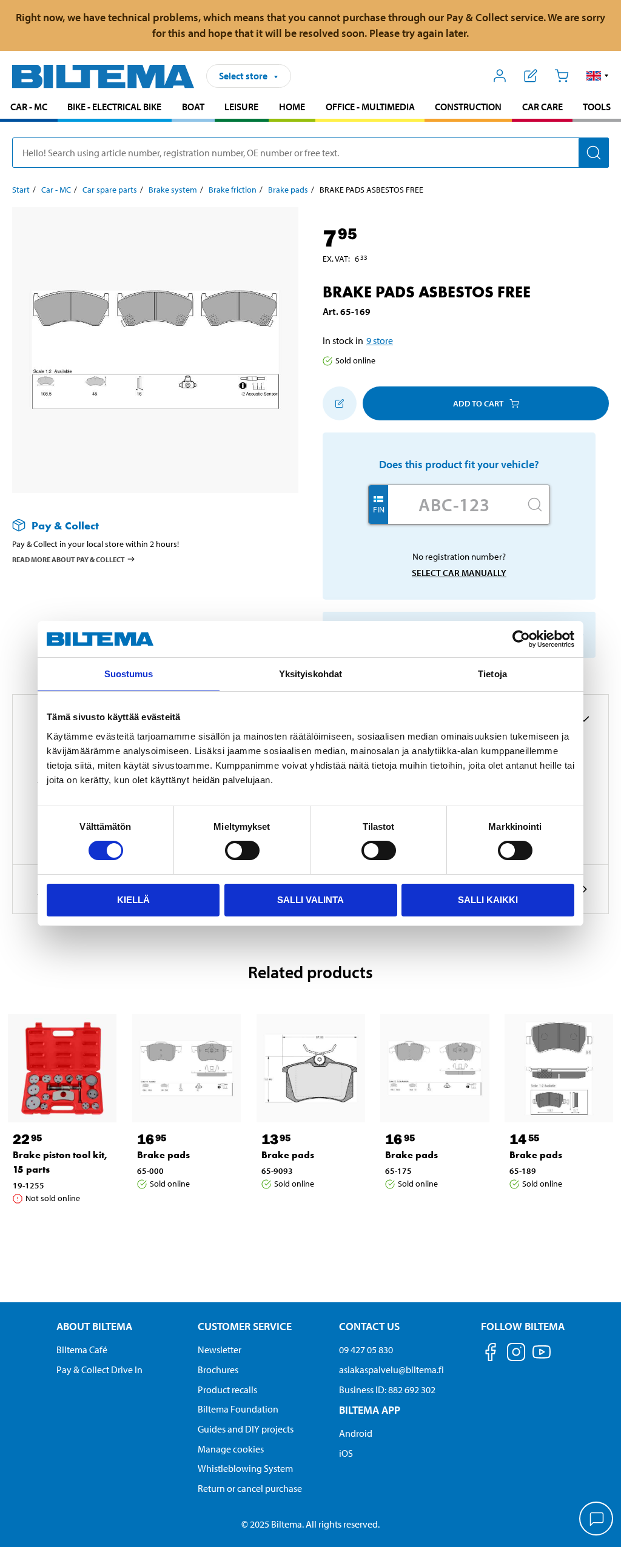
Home (292, 107)
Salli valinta (310, 900)
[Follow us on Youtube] (541, 1358)
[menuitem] (29, 108)
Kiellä (133, 900)
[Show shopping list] (530, 75)
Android (355, 1433)
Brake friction (233, 189)
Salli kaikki (488, 900)
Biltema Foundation (238, 1409)
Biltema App (369, 1410)
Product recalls (227, 1389)
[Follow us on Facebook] (490, 1354)
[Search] (594, 152)
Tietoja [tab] (492, 674)
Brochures (218, 1369)
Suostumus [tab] (128, 674)
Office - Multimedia (370, 107)
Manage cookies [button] (231, 1449)
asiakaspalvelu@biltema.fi (391, 1369)
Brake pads (288, 189)
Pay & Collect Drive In (99, 1369)
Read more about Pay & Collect (68, 559)
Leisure (241, 107)
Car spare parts (109, 189)
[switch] (242, 850)
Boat (193, 107)
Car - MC (28, 107)
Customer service (245, 1326)
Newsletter (219, 1349)
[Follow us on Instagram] (516, 1354)
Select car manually (459, 572)
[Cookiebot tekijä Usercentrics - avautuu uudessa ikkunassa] (521, 639)
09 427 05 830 (366, 1349)
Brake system (173, 189)
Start (21, 189)
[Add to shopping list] (340, 403)
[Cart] (561, 75)
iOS (346, 1453)
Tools (597, 107)
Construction (468, 107)
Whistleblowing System (245, 1468)
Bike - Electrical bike (114, 107)
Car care (542, 107)
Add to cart (478, 403)
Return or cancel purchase (250, 1488)
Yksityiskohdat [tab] (310, 674)
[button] (597, 75)
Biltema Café (81, 1349)
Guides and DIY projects (246, 1429)
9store (379, 340)
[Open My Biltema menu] (500, 75)
